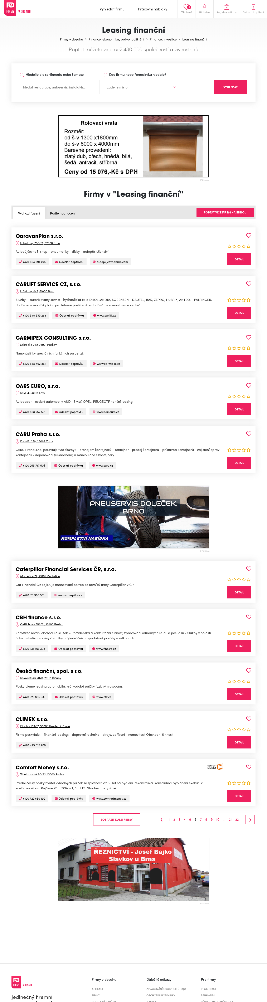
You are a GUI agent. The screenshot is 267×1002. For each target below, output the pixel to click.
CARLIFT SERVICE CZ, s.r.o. (49, 284)
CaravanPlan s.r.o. (39, 236)
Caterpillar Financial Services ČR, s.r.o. (66, 569)
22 (237, 819)
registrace (209, 989)
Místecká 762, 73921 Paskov (38, 344)
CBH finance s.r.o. (39, 618)
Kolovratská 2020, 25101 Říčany (40, 678)
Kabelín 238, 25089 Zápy (36, 441)
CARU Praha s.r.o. (38, 434)
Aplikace (98, 989)
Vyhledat (230, 87)
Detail (239, 259)
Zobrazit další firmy (117, 819)
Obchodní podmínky (160, 995)
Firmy (96, 995)
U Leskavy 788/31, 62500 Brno (40, 243)
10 (217, 819)
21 (230, 819)
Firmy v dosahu (71, 39)
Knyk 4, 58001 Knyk (32, 393)
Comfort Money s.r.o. (42, 768)
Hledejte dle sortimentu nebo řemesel (54, 74)
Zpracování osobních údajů (166, 989)
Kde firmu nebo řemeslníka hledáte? (137, 74)
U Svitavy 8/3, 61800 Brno (37, 291)
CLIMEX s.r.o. (32, 719)
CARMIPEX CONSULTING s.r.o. (53, 338)
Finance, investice (163, 39)
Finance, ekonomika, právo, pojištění (116, 39)
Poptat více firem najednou (225, 212)
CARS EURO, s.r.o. (38, 386)
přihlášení (208, 995)
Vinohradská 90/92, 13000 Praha (42, 774)
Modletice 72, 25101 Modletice (40, 576)
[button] (61, 146)
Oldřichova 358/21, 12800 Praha (41, 624)
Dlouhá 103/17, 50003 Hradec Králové (45, 726)
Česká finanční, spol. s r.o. (49, 671)
